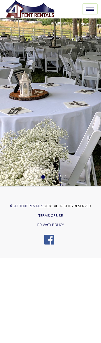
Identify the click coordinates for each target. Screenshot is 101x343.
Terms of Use (50, 215)
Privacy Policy (50, 224)
